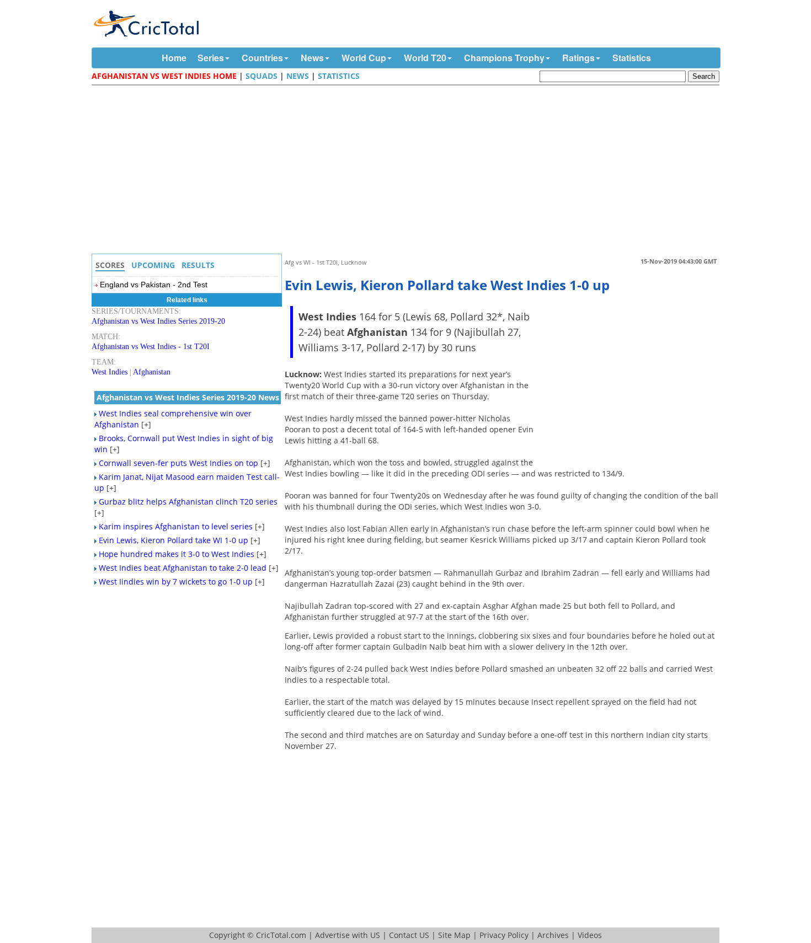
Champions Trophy (504, 57)
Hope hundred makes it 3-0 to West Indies (176, 554)
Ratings (578, 57)
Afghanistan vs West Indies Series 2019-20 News (188, 397)
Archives (553, 935)
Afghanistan (151, 372)
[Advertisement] (408, 171)
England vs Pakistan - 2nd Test (153, 284)
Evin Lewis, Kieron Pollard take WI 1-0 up (173, 540)
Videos (590, 935)
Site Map (454, 935)
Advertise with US (347, 935)
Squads (262, 76)
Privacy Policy (504, 935)
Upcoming (153, 265)
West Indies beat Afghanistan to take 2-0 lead (182, 567)
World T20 (425, 57)
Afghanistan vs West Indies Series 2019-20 (158, 321)
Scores (110, 265)
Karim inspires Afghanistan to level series (176, 526)
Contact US (409, 935)
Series (211, 57)
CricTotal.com (281, 935)
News (312, 57)
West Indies (109, 372)
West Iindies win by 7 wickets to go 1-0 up (176, 581)
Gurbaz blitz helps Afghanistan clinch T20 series (188, 501)
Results (198, 265)
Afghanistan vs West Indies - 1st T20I (151, 346)
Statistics (631, 57)
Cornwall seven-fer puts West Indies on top (178, 463)
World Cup (364, 57)
